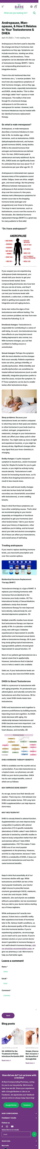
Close (19, 1113)
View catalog (3, 7)
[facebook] (2, 1126)
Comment (6, 990)
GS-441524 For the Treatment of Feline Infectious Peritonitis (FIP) (13, 1046)
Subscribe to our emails (10, 1130)
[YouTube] (12, 1126)
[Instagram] (7, 1126)
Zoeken (34, 12)
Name (5, 967)
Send (8, 1015)
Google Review (11, 1105)
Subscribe (34, 1134)
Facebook (27, 1105)
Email (4, 978)
